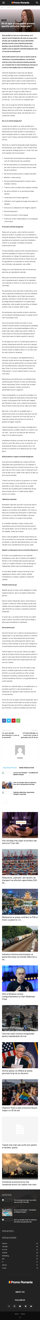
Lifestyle (9, 7)
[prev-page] (3, 802)
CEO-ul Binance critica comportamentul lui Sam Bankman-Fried (18, 996)
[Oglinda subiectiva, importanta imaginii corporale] (7, 794)
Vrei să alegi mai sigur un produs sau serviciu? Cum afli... (19, 841)
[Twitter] (9, 721)
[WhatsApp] (18, 721)
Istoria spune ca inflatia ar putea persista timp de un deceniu (17, 1072)
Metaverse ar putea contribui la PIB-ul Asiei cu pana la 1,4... (20, 918)
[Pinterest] (13, 721)
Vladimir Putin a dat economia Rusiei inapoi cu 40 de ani (19, 1109)
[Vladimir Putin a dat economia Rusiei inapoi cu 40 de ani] (20, 1092)
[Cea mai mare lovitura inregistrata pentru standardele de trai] (20, 1018)
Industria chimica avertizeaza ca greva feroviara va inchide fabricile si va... (19, 957)
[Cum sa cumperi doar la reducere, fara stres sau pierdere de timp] (7, 785)
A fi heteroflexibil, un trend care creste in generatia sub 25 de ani (29, 735)
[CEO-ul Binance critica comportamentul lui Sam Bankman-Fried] (20, 978)
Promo (20, 758)
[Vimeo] (25, 1306)
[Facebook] (4, 721)
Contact (23, 1314)
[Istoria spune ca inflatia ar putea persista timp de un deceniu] (20, 1055)
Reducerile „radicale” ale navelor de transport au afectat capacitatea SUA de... (19, 880)
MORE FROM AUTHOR (26, 768)
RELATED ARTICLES (10, 768)
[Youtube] (31, 1306)
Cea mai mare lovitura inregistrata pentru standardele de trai (18, 1034)
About (17, 1314)
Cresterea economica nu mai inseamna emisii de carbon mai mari (19, 1183)
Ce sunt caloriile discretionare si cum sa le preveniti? (10, 735)
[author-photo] (20, 755)
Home (3, 7)
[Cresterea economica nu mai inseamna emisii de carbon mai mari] (20, 1166)
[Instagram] (14, 1306)
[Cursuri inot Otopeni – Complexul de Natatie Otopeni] (7, 775)
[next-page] (6, 802)
